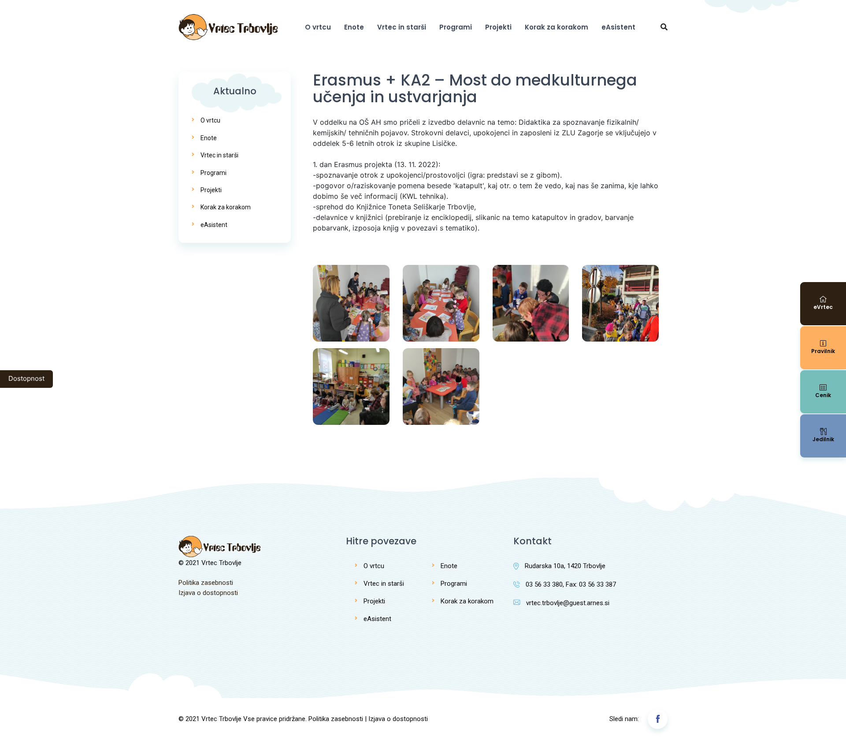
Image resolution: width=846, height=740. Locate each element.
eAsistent (618, 27)
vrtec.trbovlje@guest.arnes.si (567, 603)
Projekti (498, 27)
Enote (354, 27)
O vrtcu (318, 27)
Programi (455, 27)
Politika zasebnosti (205, 583)
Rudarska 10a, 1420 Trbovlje (565, 566)
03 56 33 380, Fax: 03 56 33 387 (571, 584)
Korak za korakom (556, 27)
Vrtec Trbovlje (221, 719)
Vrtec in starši (401, 27)
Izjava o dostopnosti (208, 593)
